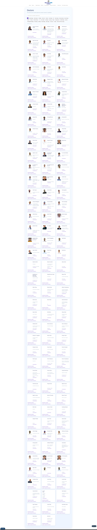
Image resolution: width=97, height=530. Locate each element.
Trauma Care (51, 21)
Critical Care (43, 18)
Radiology (39, 21)
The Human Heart (65, 5)
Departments (38, 5)
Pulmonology (36, 21)
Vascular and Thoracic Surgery (60, 21)
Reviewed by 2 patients (45, 62)
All (27, 18)
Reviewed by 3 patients (31, 87)
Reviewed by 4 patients (45, 49)
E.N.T (53, 18)
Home (30, 5)
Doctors (42, 5)
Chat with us (2, 528)
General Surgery (66, 18)
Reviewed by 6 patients (31, 148)
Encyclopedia (46, 5)
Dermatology (50, 18)
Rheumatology (43, 21)
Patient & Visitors (53, 5)
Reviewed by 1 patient (60, 36)
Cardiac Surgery (36, 18)
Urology (55, 21)
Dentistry (47, 18)
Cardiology (39, 18)
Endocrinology (56, 18)
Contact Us (59, 5)
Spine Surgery (47, 21)
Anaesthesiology (31, 18)
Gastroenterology (61, 18)
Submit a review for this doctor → (32, 37)
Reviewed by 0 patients (31, 36)
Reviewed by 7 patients (31, 257)
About (33, 5)
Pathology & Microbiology (30, 21)
